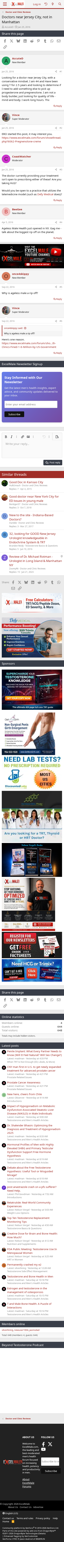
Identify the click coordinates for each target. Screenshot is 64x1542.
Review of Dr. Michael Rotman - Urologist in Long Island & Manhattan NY (35, 560)
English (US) (11, 1513)
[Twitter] (50, 1445)
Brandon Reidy (16, 545)
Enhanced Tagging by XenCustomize (21, 1536)
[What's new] (52, 4)
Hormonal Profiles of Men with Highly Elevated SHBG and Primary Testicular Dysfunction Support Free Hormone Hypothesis (30, 1150)
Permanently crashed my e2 (24, 1264)
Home (5, 1521)
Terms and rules (25, 1518)
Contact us (8, 1518)
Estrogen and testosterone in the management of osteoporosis (27, 1290)
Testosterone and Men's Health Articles (27, 1120)
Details (42, 1533)
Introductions (14, 1101)
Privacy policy (43, 1518)
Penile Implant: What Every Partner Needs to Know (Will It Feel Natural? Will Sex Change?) (34, 1053)
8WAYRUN (40, 1539)
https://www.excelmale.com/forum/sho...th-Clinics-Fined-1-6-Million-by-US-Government (29, 345)
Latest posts (10, 1046)
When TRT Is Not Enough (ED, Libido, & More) (31, 1061)
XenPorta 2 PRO (9, 1539)
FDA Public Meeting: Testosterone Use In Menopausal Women (32, 1251)
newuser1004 (21, 1330)
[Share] (56, 72)
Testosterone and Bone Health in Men (30, 1276)
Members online (13, 1324)
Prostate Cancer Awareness (23, 1082)
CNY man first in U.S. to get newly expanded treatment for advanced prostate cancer (34, 1068)
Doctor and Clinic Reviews (34, 485)
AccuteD (9, 27)
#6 (61, 321)
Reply (59, 105)
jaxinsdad (34, 1330)
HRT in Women (15, 1259)
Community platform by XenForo (30, 1528)
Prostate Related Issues (19, 1077)
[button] (6, 437)
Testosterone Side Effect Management (27, 1271)
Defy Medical (45, 194)
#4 (61, 222)
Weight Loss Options (18, 1212)
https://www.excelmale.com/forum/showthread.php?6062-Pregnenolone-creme (31, 139)
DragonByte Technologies (26, 1533)
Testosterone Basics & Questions (41, 545)
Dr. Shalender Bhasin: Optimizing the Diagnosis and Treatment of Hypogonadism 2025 (33, 1129)
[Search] (59, 4)
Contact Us (25, 1507)
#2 (61, 127)
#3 (61, 169)
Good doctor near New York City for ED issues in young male (34, 498)
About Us (13, 1507)
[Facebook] (43, 1445)
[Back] (45, 4)
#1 (61, 71)
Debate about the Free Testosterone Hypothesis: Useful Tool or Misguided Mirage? (30, 1171)
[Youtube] (43, 1450)
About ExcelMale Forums (28, 1483)
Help (55, 1518)
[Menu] (5, 4)
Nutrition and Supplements (21, 1244)
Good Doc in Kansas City (26, 482)
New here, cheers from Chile (24, 1094)
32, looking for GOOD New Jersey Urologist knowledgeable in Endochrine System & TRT (32, 538)
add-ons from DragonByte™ (43, 1530)
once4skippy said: (13, 328)
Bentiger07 (14, 504)
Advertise (38, 1507)
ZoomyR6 (13, 568)
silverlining (7, 1330)
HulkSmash (14, 485)
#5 (61, 287)
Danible (13, 522)
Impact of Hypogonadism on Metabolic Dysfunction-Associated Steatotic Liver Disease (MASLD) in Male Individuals (31, 1109)
